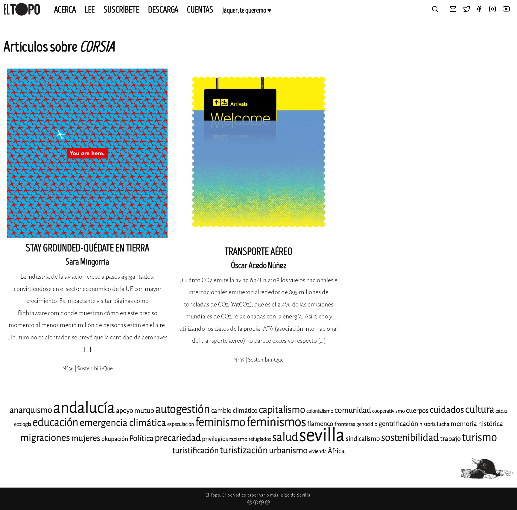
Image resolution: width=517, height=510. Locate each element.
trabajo (450, 438)
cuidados (447, 410)
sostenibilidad (410, 437)
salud (285, 437)
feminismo (220, 422)
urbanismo (288, 450)
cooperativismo (388, 411)
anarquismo (31, 409)
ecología (22, 424)
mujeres (85, 438)
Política (141, 438)
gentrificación (398, 423)
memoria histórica (477, 423)
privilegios (215, 439)
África (336, 451)
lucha (443, 424)
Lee (90, 10)
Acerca (65, 10)
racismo (238, 439)
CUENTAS (200, 10)
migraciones (45, 437)
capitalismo (282, 409)
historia (427, 424)
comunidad (352, 410)
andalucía (84, 408)
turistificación (195, 450)
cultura (479, 409)
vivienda (318, 451)
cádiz (501, 411)
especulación (180, 424)
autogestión (182, 409)
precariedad (178, 438)
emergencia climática (123, 422)
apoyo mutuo (135, 410)
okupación (114, 439)
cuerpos (417, 410)
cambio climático (234, 410)
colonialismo (319, 411)
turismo (479, 437)
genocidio (366, 424)
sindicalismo (363, 439)
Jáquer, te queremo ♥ (246, 10)
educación (55, 422)
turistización (244, 450)
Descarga (163, 10)
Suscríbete (121, 10)
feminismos (276, 422)
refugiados (260, 439)
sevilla (322, 435)
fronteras (344, 424)
